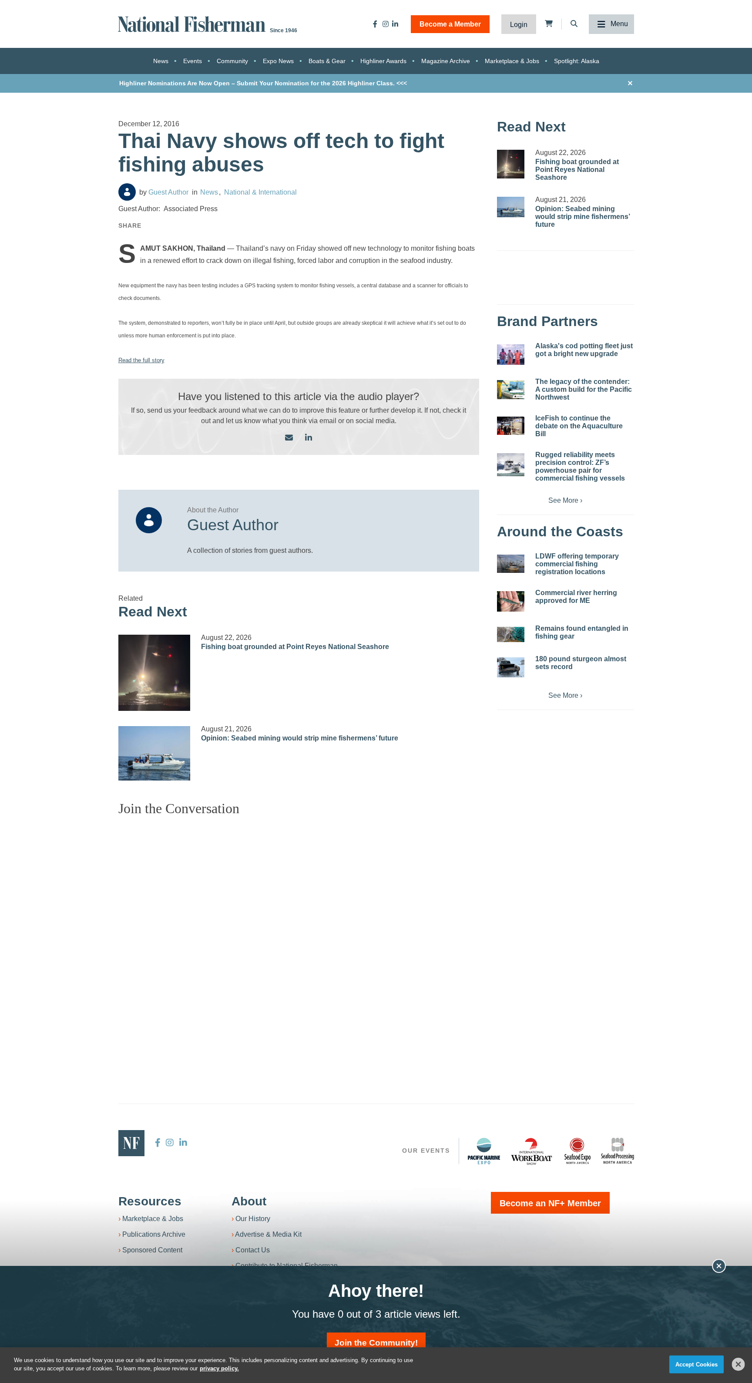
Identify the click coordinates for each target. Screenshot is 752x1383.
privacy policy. (219, 1368)
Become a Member (450, 24)
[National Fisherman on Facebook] (375, 24)
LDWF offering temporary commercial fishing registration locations (577, 563)
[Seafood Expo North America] (577, 1151)
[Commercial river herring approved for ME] (510, 601)
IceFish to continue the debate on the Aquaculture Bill (579, 425)
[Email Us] (289, 438)
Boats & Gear (327, 60)
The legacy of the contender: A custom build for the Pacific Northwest (583, 389)
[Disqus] (299, 932)
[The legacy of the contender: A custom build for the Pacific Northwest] (510, 389)
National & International (260, 192)
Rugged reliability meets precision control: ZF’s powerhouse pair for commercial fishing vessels (580, 466)
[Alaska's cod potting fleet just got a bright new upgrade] (510, 354)
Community (232, 60)
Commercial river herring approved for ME (576, 596)
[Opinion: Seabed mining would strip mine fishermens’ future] (154, 753)
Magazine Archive (445, 60)
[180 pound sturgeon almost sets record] (510, 667)
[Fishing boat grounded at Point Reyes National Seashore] (154, 673)
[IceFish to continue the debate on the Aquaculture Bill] (510, 426)
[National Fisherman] (193, 23)
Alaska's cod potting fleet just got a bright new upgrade (584, 349)
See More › (565, 500)
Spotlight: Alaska (576, 60)
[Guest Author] (127, 192)
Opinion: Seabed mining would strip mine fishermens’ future (299, 738)
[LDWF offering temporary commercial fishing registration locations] (510, 564)
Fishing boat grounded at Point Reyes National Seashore (295, 646)
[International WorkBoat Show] (532, 1151)
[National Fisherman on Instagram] (386, 24)
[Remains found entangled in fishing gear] (510, 634)
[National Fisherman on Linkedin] (395, 24)
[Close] (738, 1364)
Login (518, 24)
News (160, 60)
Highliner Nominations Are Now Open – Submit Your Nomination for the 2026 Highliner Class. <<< (263, 83)
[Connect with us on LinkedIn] (308, 438)
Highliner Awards (383, 60)
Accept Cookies (696, 1364)
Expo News (278, 60)
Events (192, 60)
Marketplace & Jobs (512, 60)
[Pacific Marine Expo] (484, 1151)
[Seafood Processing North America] (617, 1150)
